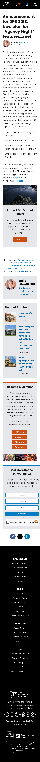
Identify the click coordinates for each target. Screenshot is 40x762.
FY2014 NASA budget (16, 265)
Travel (20, 667)
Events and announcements (20, 262)
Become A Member (20, 637)
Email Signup (20, 632)
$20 (19, 442)
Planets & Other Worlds (20, 563)
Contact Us (27, 721)
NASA (28, 265)
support (17, 177)
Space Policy (20, 576)
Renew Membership (20, 653)
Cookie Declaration (20, 753)
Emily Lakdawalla (27, 282)
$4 (19, 432)
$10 (19, 437)
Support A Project (20, 658)
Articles (29, 271)
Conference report (26, 260)
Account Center (13, 721)
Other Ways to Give (20, 671)
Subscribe (22, 514)
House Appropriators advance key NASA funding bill (26, 363)
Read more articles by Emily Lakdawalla (27, 291)
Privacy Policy (33, 518)
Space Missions (20, 568)
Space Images (20, 602)
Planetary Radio (20, 598)
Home (21, 271)
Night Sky (20, 572)
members (18, 181)
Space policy (20, 268)
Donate (20, 239)
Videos (20, 606)
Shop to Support (20, 662)
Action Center (20, 628)
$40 (19, 447)
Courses (20, 611)
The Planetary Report (20, 615)
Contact (20, 641)
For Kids (20, 581)
